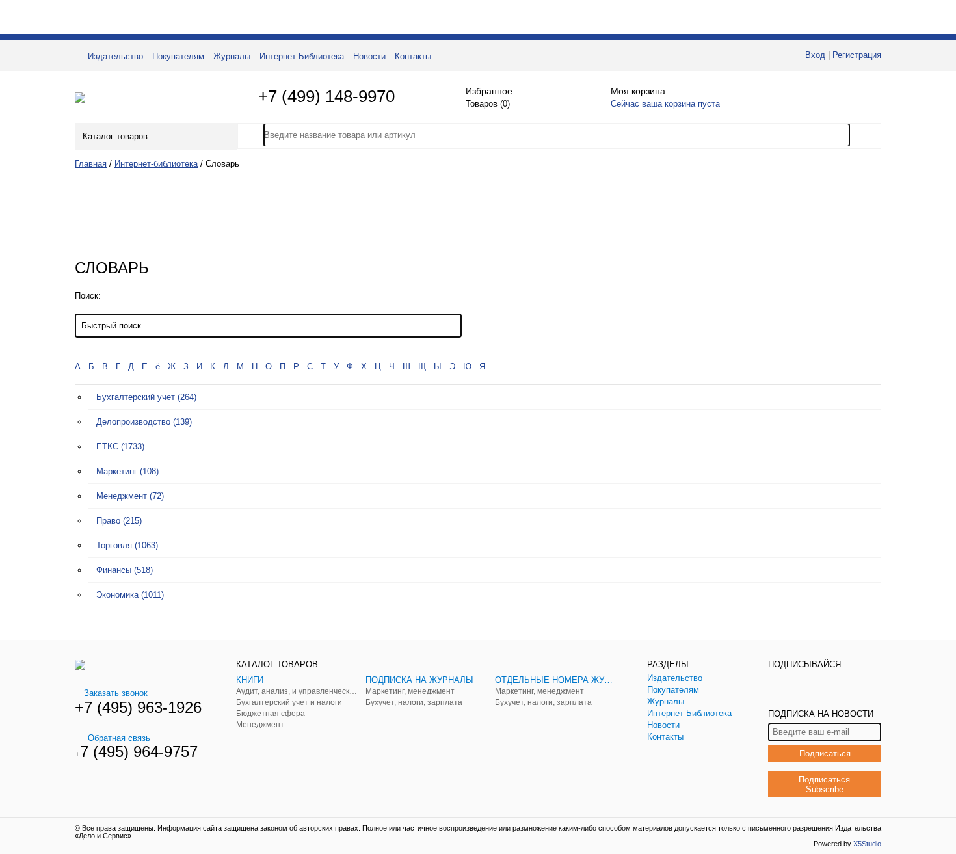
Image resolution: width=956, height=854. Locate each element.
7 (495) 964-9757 (139, 751)
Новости (369, 56)
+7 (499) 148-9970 (326, 96)
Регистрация (856, 55)
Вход (815, 55)
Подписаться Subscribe (824, 784)
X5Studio (867, 843)
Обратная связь (119, 738)
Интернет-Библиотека (301, 56)
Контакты (413, 56)
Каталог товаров (115, 136)
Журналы (231, 56)
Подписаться (825, 753)
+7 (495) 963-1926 (138, 707)
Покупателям (178, 56)
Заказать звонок (116, 693)
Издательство (115, 56)
